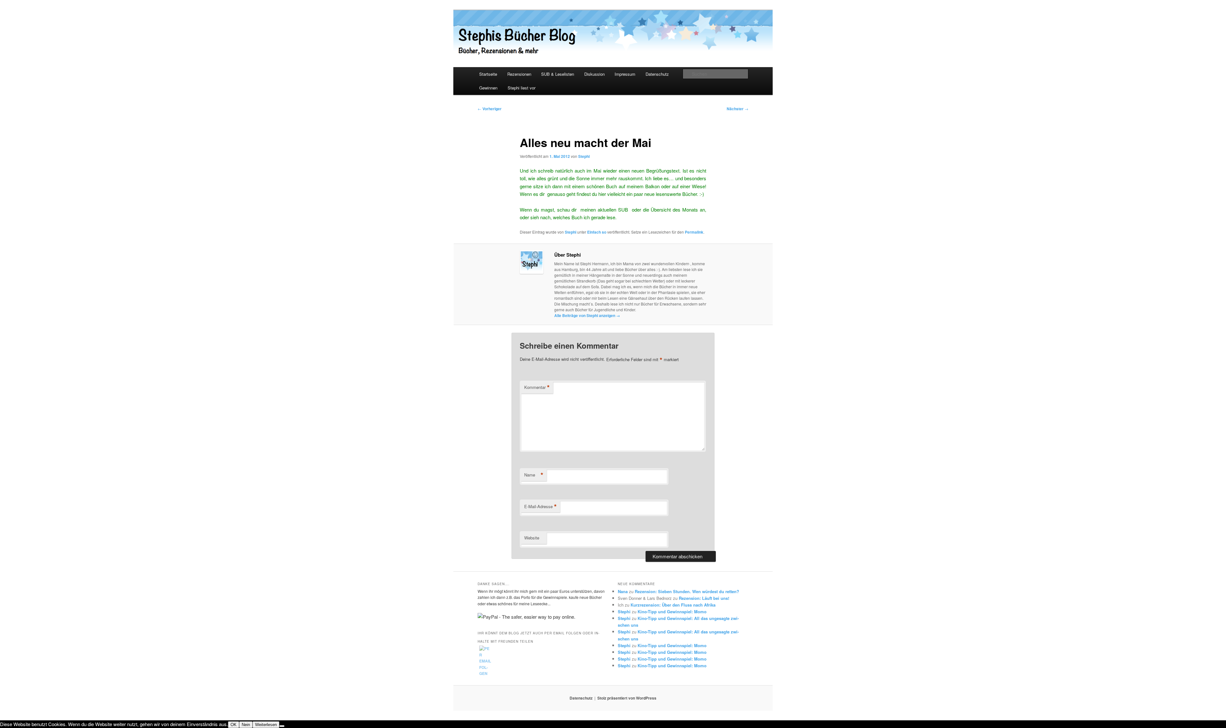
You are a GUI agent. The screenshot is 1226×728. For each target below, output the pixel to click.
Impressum (625, 74)
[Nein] (281, 726)
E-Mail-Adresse (540, 506)
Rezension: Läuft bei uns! (704, 598)
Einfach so (596, 232)
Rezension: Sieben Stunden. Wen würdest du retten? (687, 591)
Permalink (694, 232)
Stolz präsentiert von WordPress (626, 698)
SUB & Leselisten (557, 74)
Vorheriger (490, 109)
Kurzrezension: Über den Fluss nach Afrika (673, 605)
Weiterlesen (266, 724)
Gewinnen (488, 88)
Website (531, 538)
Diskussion (594, 74)
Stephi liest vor (521, 88)
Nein (246, 724)
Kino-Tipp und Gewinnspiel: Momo (672, 611)
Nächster (737, 109)
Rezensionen (519, 74)
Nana (623, 591)
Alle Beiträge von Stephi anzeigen (587, 315)
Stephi (584, 156)
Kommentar (537, 387)
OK (234, 724)
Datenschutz (657, 74)
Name (533, 475)
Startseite (488, 74)
